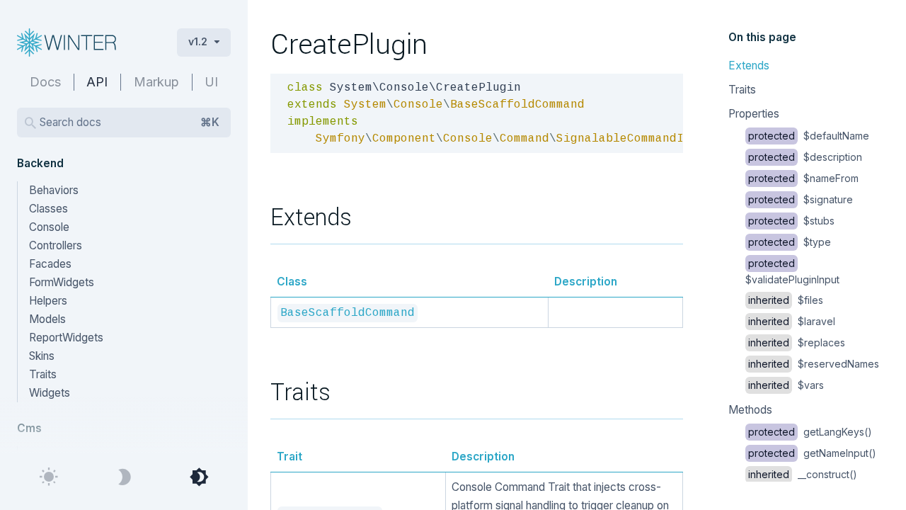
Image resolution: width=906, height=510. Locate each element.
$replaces (796, 342)
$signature (800, 199)
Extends (748, 65)
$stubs (791, 221)
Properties (753, 113)
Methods (750, 409)
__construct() (802, 474)
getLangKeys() (810, 432)
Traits (742, 89)
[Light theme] (49, 477)
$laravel (791, 321)
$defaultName (808, 136)
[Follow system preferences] (199, 477)
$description (805, 157)
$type (789, 242)
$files (785, 300)
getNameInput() (812, 453)
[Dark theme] (124, 477)
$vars (786, 385)
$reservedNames (813, 364)
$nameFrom (803, 178)
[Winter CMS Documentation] (85, 42)
